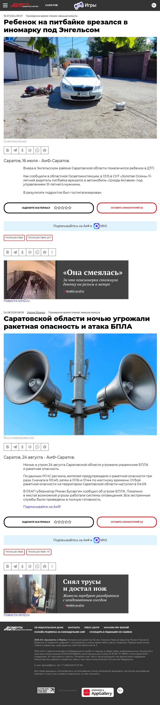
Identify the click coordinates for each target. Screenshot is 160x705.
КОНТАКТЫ (74, 627)
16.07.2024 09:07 (13, 15)
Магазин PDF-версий (116, 627)
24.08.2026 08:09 (14, 312)
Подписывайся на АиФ (42, 507)
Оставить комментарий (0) (127, 208)
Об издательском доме (48, 627)
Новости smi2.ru (17, 301)
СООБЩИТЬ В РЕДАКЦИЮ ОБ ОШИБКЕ (111, 632)
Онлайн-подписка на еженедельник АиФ (59, 632)
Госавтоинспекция (15, 141)
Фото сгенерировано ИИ (19, 437)
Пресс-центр (91, 627)
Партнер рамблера (68, 690)
